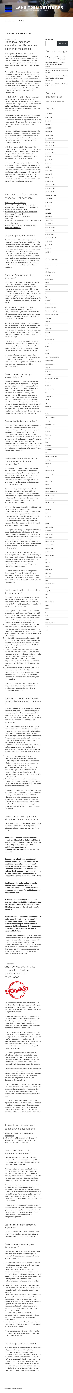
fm (46, 403)
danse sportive (49, 364)
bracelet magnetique (51, 314)
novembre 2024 (50, 188)
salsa (47, 605)
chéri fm (47, 321)
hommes (48, 435)
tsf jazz (47, 619)
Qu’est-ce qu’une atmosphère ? (15, 203)
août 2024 (48, 199)
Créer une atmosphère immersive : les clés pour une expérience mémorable (20, 45)
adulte (47, 268)
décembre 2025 (50, 142)
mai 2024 (48, 209)
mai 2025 (48, 167)
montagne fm (49, 470)
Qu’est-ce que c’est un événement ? (17, 1142)
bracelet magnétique (51, 311)
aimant (47, 275)
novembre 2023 (50, 231)
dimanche (48, 371)
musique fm (49, 499)
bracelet (47, 300)
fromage (48, 421)
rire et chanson (49, 584)
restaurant (48, 569)
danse (47, 353)
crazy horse (48, 343)
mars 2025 (48, 174)
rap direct (48, 562)
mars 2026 (48, 131)
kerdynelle (48, 449)
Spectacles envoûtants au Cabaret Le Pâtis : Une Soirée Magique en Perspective (56, 78)
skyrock (47, 608)
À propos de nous (10, 21)
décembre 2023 (50, 227)
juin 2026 (48, 121)
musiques (48, 506)
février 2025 (49, 177)
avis (46, 286)
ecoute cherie (49, 389)
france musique (50, 417)
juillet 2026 (48, 117)
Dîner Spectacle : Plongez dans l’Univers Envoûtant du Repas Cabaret (54, 65)
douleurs (48, 385)
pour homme (49, 537)
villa (46, 626)
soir (46, 612)
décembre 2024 (50, 185)
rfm (46, 580)
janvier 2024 (49, 223)
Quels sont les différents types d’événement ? (20, 1140)
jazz (46, 442)
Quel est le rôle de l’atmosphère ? (16, 209)
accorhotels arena (50, 265)
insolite (47, 438)
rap (46, 559)
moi (46, 467)
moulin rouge (49, 474)
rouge (47, 587)
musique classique (51, 491)
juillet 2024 (48, 202)
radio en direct (49, 545)
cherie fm (48, 328)
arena (47, 282)
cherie (47, 325)
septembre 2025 (50, 153)
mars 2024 (48, 216)
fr (45, 410)
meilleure (48, 463)
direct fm (48, 374)
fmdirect (48, 406)
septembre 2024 (50, 195)
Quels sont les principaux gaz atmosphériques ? (21, 207)
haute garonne (49, 424)
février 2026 (49, 135)
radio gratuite (49, 555)
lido (46, 452)
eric (46, 392)
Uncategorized (49, 623)
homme (47, 431)
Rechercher (49, 39)
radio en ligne (49, 548)
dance (47, 350)
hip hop (47, 428)
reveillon (48, 573)
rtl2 (46, 598)
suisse (47, 615)
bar (46, 293)
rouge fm (48, 591)
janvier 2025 (49, 181)
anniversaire (49, 279)
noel (46, 513)
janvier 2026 (49, 138)
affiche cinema (50, 272)
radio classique (49, 541)
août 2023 (48, 241)
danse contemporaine (52, 357)
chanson (48, 318)
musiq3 (47, 484)
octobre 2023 (49, 234)
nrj (46, 520)
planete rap (48, 530)
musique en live (50, 495)
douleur (47, 382)
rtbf (46, 594)
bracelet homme (50, 307)
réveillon (48, 576)
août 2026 (48, 114)
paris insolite (49, 527)
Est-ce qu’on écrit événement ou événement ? (20, 1138)
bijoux (47, 297)
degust (47, 367)
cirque (47, 336)
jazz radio (48, 445)
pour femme (49, 534)
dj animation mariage (51, 378)
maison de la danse (51, 456)
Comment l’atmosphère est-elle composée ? (20, 205)
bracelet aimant (50, 304)
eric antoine (49, 396)
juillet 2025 (48, 160)
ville (46, 630)
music (47, 477)
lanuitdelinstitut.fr (39, 7)
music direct (49, 481)
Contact (21, 21)
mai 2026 (48, 124)
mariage (47, 460)
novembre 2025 (50, 145)
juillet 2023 (48, 245)
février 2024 (49, 220)
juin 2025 (48, 163)
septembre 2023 (50, 238)
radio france (49, 552)
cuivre (47, 346)
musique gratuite (50, 502)
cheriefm (48, 332)
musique (48, 488)
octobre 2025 (49, 149)
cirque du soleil (49, 339)
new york (48, 509)
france (47, 414)
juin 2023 (48, 248)
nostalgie (48, 516)
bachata (47, 290)
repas (47, 566)
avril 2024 (48, 213)
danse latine (49, 360)
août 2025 (48, 156)
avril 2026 (48, 128)
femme (47, 399)
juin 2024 (48, 206)
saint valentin (49, 601)
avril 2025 (48, 170)
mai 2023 (48, 252)
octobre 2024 (49, 192)
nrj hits (47, 523)
